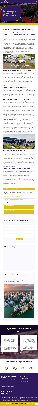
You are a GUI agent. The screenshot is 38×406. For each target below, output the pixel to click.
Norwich (22, 368)
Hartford (6, 368)
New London (23, 366)
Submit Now (19, 239)
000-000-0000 (7, 391)
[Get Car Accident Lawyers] (5, 1)
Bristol (6, 366)
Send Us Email (5, 393)
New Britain (15, 369)
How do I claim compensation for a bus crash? (13, 188)
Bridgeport (7, 365)
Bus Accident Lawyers (10, 208)
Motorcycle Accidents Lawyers (26, 382)
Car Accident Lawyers (10, 205)
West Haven (31, 368)
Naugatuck (15, 368)
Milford (14, 366)
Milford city (15, 367)
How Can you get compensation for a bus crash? (14, 199)
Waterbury (31, 367)
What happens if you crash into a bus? (12, 196)
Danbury (6, 367)
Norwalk (22, 367)
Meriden (6, 369)
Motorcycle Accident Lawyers (11, 213)
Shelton (22, 369)
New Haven (23, 365)
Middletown (15, 365)
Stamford (30, 365)
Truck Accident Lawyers (10, 210)
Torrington (30, 366)
